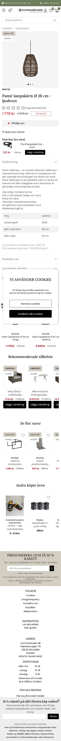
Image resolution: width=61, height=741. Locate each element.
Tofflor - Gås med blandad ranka (15, 527)
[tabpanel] (14, 386)
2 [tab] (30, 414)
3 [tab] (35, 414)
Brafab (6, 89)
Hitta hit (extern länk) (30, 656)
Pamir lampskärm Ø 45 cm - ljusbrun (45, 338)
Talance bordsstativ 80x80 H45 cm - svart (15, 462)
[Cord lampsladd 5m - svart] (7, 148)
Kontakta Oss (30, 603)
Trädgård (7, 28)
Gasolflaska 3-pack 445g (40, 524)
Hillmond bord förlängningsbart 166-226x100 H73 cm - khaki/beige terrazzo (40, 393)
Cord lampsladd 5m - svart (32, 146)
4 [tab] (37, 475)
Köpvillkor (30, 607)
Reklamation (30, 611)
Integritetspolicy (30, 599)
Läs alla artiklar (30, 624)
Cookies (30, 595)
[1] (30, 59)
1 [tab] (25, 414)
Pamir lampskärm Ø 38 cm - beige (15, 338)
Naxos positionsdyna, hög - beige (40, 462)
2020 (44, 222)
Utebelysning (22, 28)
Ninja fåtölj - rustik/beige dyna (15, 393)
